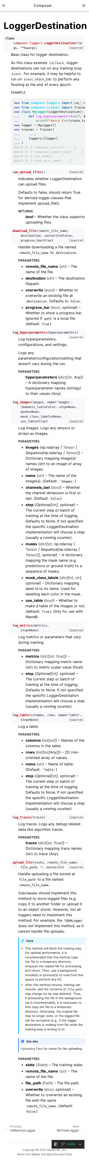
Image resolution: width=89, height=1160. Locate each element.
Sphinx (35, 1154)
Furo (69, 1154)
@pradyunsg (55, 1154)
